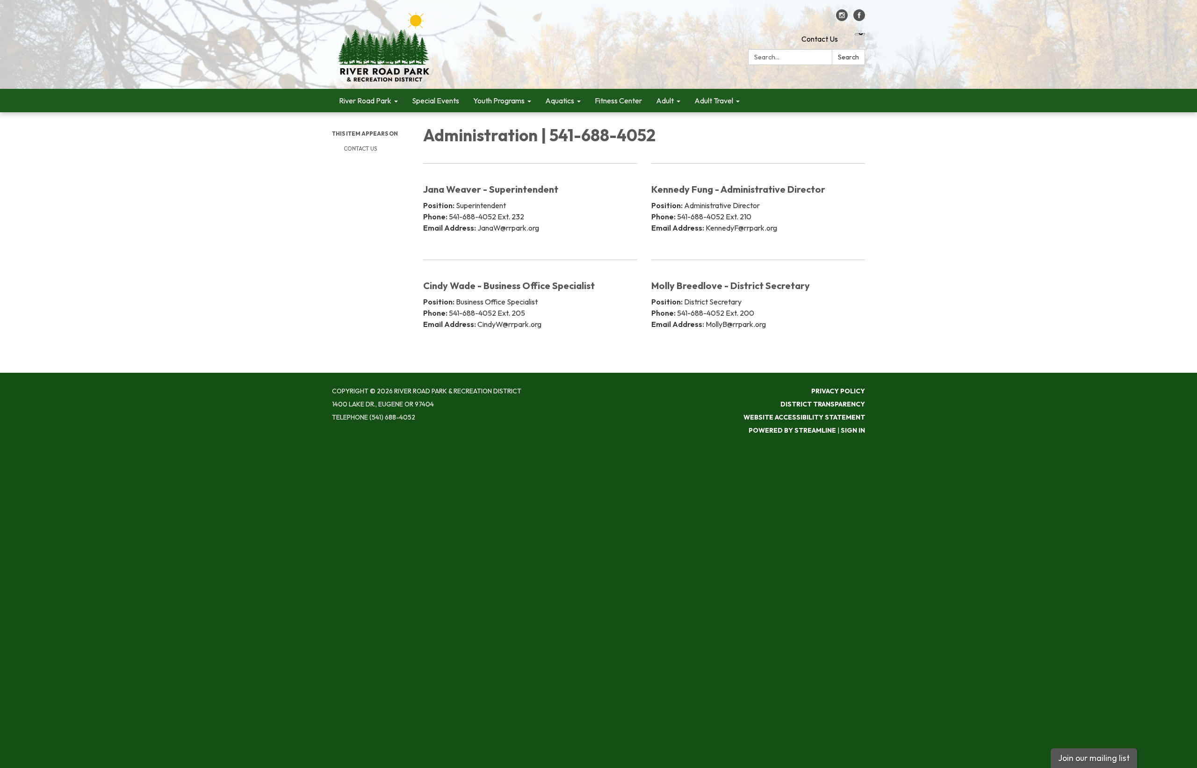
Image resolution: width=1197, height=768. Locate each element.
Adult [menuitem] (665, 100)
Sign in (853, 430)
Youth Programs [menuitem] (499, 100)
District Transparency (822, 404)
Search (848, 57)
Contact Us (819, 38)
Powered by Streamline (792, 430)
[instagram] (842, 18)
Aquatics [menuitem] (559, 100)
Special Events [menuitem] (435, 100)
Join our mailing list (1094, 758)
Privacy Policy (838, 391)
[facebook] (859, 18)
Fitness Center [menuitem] (618, 100)
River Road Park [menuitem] (365, 100)
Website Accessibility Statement (804, 417)
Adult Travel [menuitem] (713, 100)
